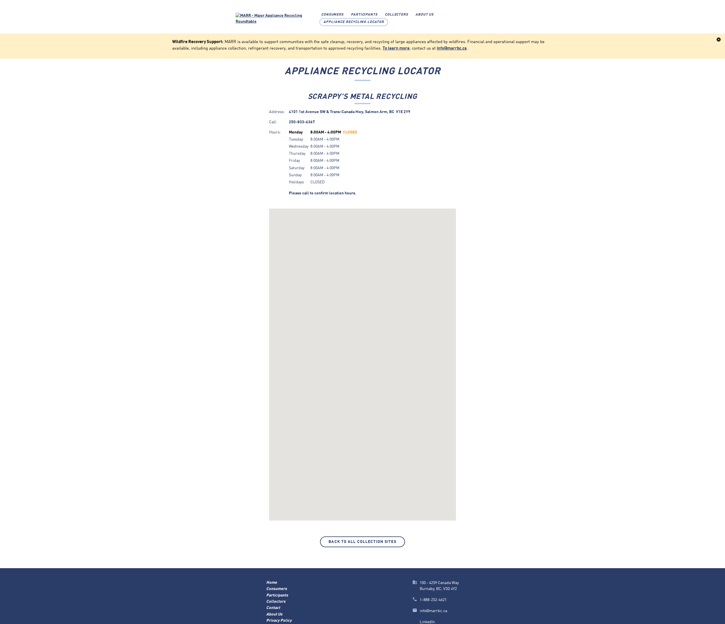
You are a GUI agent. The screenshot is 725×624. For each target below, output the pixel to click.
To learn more (396, 48)
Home (271, 583)
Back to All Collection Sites (362, 542)
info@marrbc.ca (452, 48)
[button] (362, 361)
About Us (424, 14)
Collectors (396, 14)
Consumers (332, 14)
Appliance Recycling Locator (353, 22)
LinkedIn (427, 622)
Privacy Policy (279, 621)
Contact (273, 608)
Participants (364, 14)
